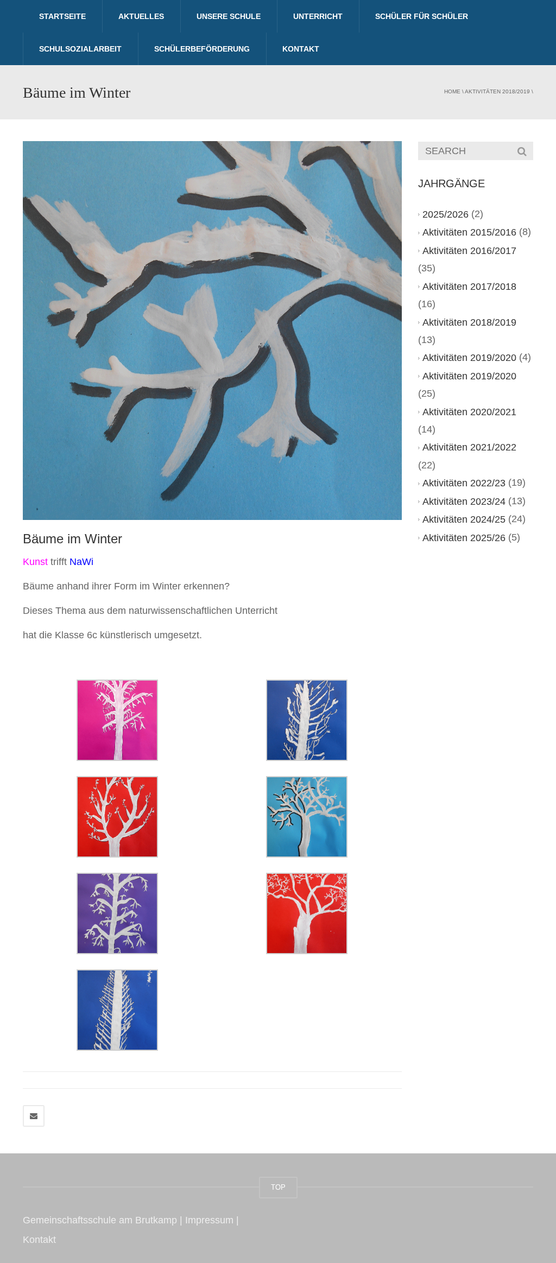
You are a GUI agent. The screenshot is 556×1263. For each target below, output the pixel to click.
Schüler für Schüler (421, 16)
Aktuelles (141, 16)
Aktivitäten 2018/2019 (497, 91)
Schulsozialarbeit (80, 49)
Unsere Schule (229, 16)
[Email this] (34, 1116)
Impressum (209, 1220)
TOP (278, 1187)
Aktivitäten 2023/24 (464, 501)
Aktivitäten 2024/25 (464, 519)
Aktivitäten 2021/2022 (469, 447)
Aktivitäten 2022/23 (464, 483)
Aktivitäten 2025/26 (464, 537)
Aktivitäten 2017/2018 (469, 286)
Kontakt (300, 49)
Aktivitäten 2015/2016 (469, 232)
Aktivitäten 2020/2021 (469, 412)
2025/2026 (445, 214)
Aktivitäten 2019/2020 (469, 357)
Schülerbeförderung (202, 49)
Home (452, 91)
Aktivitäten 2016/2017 (469, 250)
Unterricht (318, 16)
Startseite (62, 16)
